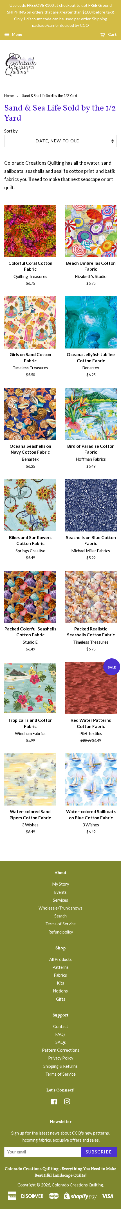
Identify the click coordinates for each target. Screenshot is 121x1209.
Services (60, 900)
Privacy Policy (60, 1058)
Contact (60, 1026)
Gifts (60, 999)
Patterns (60, 967)
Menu (16, 34)
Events (60, 892)
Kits (60, 983)
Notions (60, 991)
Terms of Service (60, 923)
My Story (60, 884)
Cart (112, 34)
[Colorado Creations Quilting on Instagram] (67, 1102)
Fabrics (60, 975)
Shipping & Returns (60, 1066)
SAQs (60, 1042)
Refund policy (60, 932)
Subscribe (99, 1151)
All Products (60, 959)
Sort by (11, 130)
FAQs (60, 1034)
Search (60, 916)
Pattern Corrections (60, 1050)
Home (9, 95)
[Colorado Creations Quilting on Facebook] (54, 1102)
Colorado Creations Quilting (77, 1184)
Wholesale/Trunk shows (60, 908)
